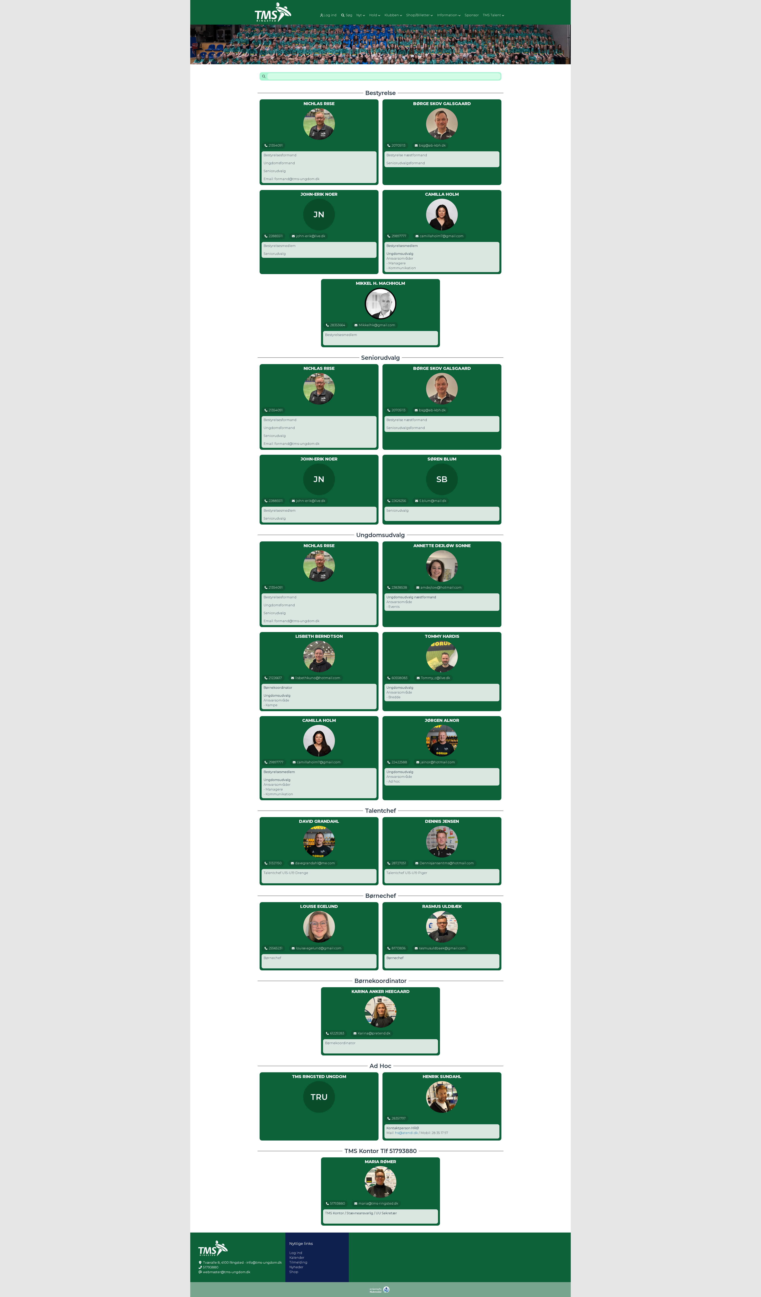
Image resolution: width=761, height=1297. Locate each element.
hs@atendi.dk (406, 1133)
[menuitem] (328, 15)
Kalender (296, 1258)
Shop (293, 1272)
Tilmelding (298, 1262)
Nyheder (296, 1267)
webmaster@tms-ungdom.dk (226, 1272)
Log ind (330, 15)
